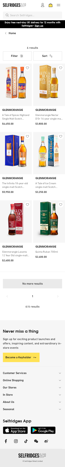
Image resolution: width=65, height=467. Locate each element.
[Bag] (50, 5)
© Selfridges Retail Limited (33, 461)
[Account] (42, 5)
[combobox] (35, 15)
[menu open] (58, 5)
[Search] (7, 15)
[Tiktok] (26, 443)
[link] (16, 116)
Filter (14, 56)
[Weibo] (46, 443)
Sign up (39, 25)
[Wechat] (36, 443)
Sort (44, 56)
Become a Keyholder (18, 357)
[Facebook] (6, 443)
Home (12, 33)
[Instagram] (16, 443)
